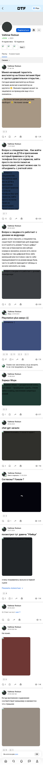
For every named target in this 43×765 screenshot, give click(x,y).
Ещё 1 (22, 47)
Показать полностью (11, 588)
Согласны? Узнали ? (13, 479)
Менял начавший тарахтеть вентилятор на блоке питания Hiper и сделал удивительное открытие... (21, 75)
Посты (4, 54)
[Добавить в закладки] (9, 136)
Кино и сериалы (13, 475)
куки (16, 754)
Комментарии (14, 54)
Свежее (5, 60)
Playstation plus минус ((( (15, 317)
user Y (18, 612)
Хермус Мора (9, 380)
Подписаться (23, 30)
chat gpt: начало (10, 428)
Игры (9, 314)
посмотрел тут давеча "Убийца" (19, 534)
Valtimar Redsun (14, 66)
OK (37, 754)
